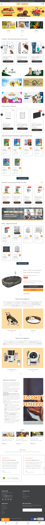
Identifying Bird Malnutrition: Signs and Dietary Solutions (21, 440)
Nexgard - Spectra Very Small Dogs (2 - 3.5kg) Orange (5, 170)
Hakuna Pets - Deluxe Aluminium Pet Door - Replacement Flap (7, 125)
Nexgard (4, 147)
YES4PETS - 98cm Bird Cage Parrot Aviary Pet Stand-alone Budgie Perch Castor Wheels (16, 257)
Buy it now (33, 289)
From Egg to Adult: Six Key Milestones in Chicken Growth (8, 440)
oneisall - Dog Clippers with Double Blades (7, 57)
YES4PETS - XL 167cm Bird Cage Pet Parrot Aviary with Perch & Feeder (16, 238)
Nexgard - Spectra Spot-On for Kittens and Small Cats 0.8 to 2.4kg (16, 170)
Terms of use (24, 497)
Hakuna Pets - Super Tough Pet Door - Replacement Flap (22, 125)
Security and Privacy (26, 496)
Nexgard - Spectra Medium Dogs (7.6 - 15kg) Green (16, 150)
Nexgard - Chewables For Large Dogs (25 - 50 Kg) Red (27, 150)
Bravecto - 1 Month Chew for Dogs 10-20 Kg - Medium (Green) (17, 197)
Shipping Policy (4, 506)
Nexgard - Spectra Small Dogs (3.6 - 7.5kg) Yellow (37, 150)
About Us (24, 494)
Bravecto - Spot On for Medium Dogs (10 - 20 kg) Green (38, 197)
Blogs (3, 513)
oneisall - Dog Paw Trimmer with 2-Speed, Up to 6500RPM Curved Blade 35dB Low (22, 57)
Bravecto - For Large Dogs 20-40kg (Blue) (27, 197)
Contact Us (4, 505)
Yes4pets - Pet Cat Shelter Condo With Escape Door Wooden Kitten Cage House (5, 238)
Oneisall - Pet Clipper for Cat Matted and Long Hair (36, 57)
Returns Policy (4, 508)
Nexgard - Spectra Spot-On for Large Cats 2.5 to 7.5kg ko (5, 150)
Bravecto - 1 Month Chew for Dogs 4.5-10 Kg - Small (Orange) (6, 197)
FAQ (2, 510)
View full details (26, 293)
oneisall (4, 55)
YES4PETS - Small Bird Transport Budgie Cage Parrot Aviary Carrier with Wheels (37, 238)
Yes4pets (4, 235)
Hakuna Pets (5, 122)
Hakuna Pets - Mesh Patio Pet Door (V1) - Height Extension (37, 125)
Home (23, 492)
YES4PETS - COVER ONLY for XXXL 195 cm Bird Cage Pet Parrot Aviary (5, 257)
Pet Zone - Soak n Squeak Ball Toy (12, 477)
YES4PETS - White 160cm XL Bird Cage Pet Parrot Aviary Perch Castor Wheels (26, 238)
